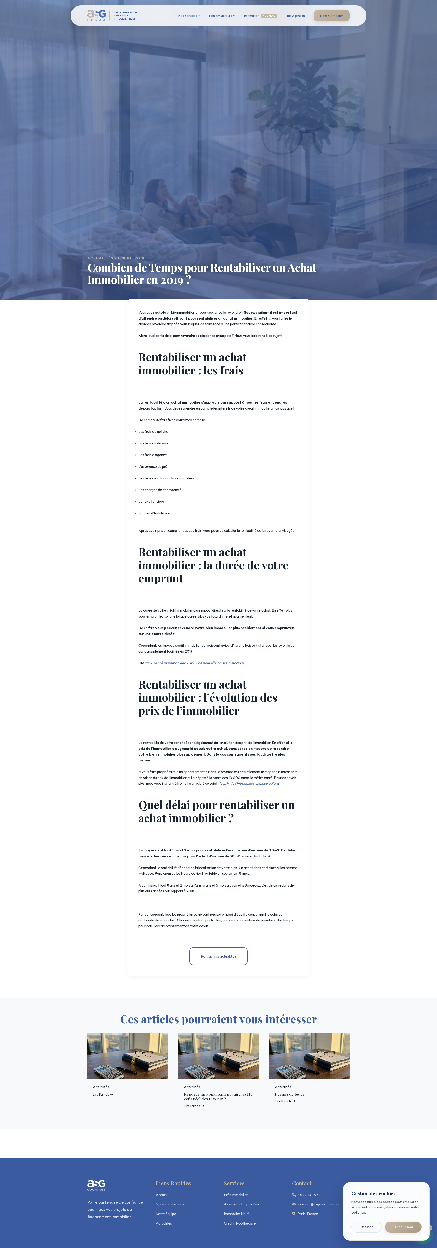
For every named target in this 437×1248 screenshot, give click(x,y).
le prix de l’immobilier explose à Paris (249, 783)
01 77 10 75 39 (309, 1194)
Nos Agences (295, 16)
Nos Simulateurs (220, 16)
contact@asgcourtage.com (319, 1204)
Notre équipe (166, 1213)
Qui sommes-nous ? (171, 1204)
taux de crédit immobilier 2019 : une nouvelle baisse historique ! (195, 663)
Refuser (367, 1227)
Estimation (260, 16)
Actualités (164, 1223)
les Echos (261, 856)
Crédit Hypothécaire (240, 1223)
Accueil (161, 1194)
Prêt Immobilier (236, 1194)
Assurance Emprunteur (242, 1204)
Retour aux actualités (218, 956)
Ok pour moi (403, 1227)
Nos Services (187, 16)
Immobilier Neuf (236, 1213)
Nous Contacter (331, 16)
